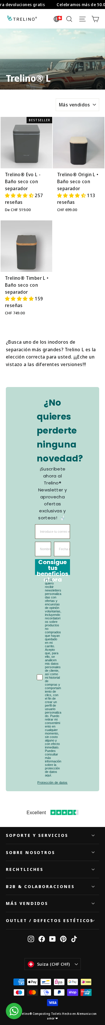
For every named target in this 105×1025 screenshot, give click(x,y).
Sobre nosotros (30, 852)
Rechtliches (24, 869)
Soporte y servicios (37, 835)
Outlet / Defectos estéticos (49, 920)
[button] (20, 195)
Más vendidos (27, 903)
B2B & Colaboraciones (40, 886)
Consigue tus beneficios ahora (52, 567)
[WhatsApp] (14, 1011)
